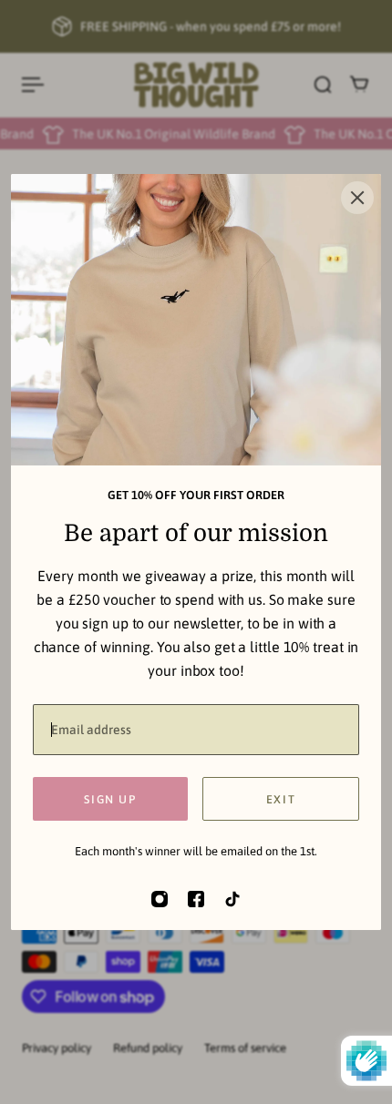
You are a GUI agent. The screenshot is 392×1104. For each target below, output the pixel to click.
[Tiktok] (232, 899)
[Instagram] (159, 899)
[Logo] (196, 85)
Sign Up (110, 799)
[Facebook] (196, 899)
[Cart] (359, 85)
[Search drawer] (322, 85)
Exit (280, 799)
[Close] (357, 197)
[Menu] (33, 85)
